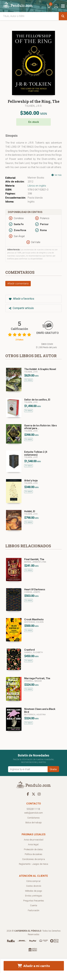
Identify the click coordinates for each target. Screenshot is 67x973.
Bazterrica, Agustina (35, 714)
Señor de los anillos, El (37, 399)
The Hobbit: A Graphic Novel (40, 369)
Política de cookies (33, 854)
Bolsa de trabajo (33, 822)
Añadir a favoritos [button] (23, 298)
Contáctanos (33, 817)
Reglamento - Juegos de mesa (33, 864)
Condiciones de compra (33, 859)
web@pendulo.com (33, 812)
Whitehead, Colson (33, 622)
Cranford (29, 649)
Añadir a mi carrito (36, 966)
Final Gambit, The (34, 559)
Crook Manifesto (34, 619)
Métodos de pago (33, 891)
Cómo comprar (33, 881)
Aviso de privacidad (33, 839)
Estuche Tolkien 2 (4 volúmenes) (35, 453)
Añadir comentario (18, 283)
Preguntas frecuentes (33, 900)
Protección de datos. (33, 849)
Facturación (33, 910)
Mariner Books (36, 177)
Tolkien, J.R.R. (33, 105)
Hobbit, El (29, 511)
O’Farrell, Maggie (33, 681)
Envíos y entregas (33, 895)
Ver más (58, 175)
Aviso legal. (33, 844)
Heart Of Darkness (34, 589)
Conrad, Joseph (32, 592)
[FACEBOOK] (27, 794)
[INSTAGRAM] (39, 794)
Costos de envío (33, 886)
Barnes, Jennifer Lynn (35, 562)
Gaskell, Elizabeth (33, 652)
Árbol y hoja (31, 480)
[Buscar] (63, 16)
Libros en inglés (37, 185)
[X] (33, 794)
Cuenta (33, 905)
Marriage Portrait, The (37, 678)
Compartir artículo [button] (23, 308)
